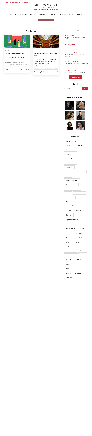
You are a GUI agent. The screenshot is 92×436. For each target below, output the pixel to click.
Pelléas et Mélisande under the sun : (45, 54)
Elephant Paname (70, 163)
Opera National (69, 224)
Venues (79, 14)
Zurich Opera (69, 277)
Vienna (68, 264)
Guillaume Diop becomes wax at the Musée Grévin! (75, 55)
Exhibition (62, 14)
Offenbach (79, 210)
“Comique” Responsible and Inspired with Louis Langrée (75, 38)
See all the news (75, 77)
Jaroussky (68, 176)
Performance (79, 233)
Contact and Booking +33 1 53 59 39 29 (17, 2)
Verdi (79, 259)
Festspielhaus (70, 172)
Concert (69, 154)
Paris (68, 233)
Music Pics (14, 14)
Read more (24, 69)
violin (77, 264)
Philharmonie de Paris (74, 238)
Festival (69, 167)
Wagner (68, 268)
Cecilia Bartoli (70, 150)
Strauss (82, 251)
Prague (77, 242)
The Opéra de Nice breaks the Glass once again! (76, 64)
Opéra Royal (80, 224)
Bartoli (76, 141)
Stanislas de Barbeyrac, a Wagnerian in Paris (76, 46)
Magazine (23, 14)
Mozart (68, 201)
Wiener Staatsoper (73, 273)
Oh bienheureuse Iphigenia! (15, 53)
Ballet (53, 14)
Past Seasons (43, 14)
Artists (71, 14)
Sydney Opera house (71, 255)
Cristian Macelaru (71, 158)
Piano (68, 242)
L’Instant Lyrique (69, 197)
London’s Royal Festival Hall (72, 189)
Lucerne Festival (79, 193)
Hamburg (82, 171)
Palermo (82, 228)
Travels (33, 14)
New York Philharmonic (73, 206)
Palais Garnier (71, 228)
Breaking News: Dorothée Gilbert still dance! (75, 73)
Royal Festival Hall (69, 246)
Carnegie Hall (79, 145)
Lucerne (68, 193)
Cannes (68, 145)
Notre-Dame (68, 210)
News (7, 50)
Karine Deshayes (71, 184)
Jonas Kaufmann (72, 180)
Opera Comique (72, 220)
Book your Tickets (46, 20)
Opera (68, 215)
